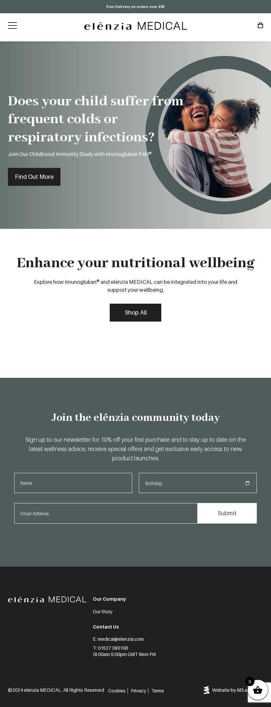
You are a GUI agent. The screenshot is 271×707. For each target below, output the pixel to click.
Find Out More (34, 176)
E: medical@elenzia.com (118, 639)
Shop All (136, 312)
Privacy (138, 690)
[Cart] (260, 25)
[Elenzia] (135, 26)
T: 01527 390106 (110, 648)
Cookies (117, 690)
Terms (157, 690)
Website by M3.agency (236, 690)
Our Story (102, 611)
